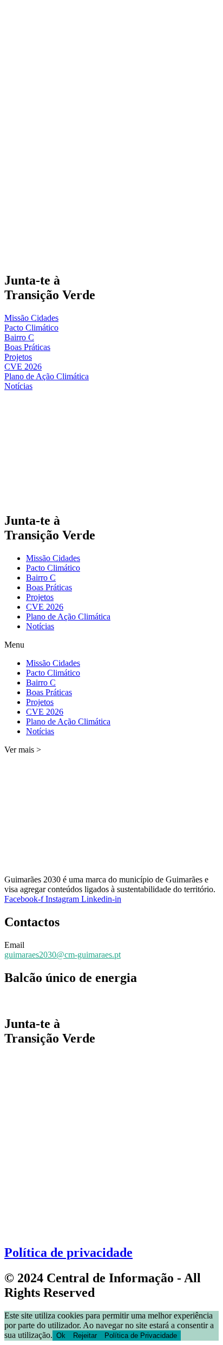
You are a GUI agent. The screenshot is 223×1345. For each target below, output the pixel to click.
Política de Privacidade (140, 1335)
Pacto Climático (53, 567)
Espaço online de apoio (44, 1000)
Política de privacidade (68, 1252)
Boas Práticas (49, 587)
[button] (111, 645)
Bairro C (41, 577)
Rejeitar (85, 1335)
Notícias (40, 626)
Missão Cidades (53, 558)
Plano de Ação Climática (68, 616)
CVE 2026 (44, 606)
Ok (60, 1335)
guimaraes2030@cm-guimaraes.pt (62, 954)
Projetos (40, 597)
